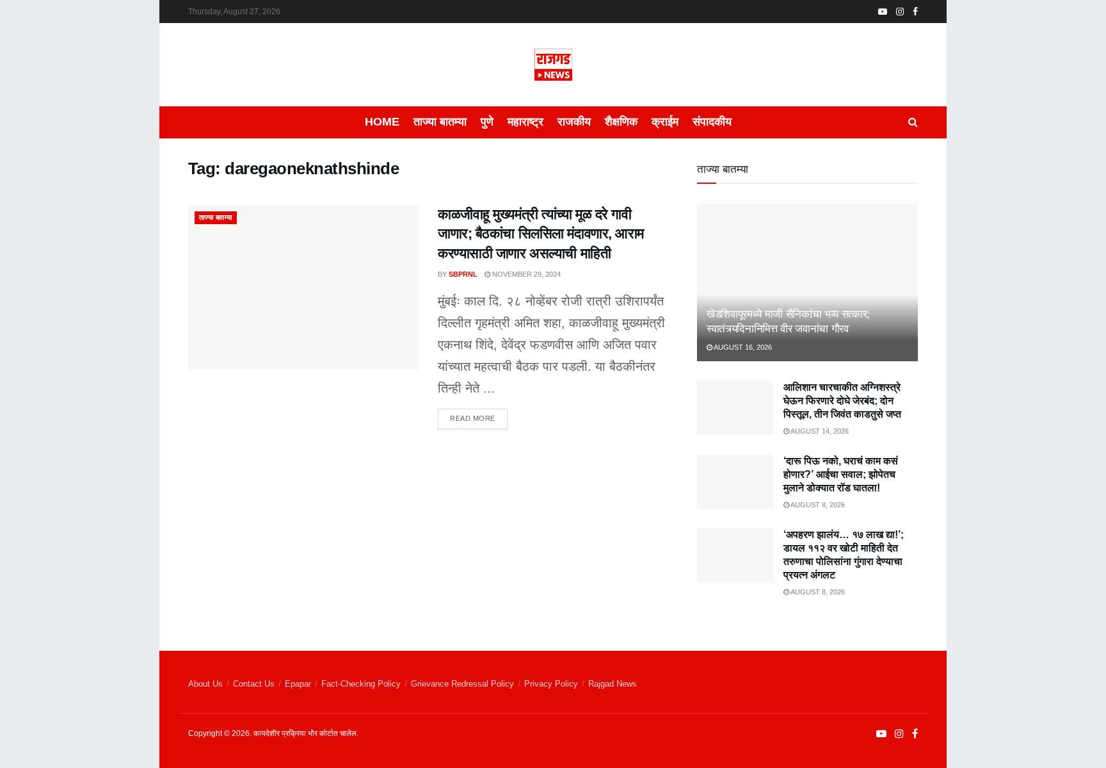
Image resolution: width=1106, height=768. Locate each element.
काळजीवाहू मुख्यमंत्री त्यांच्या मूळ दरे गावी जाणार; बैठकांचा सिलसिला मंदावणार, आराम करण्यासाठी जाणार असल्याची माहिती (541, 234)
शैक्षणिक (621, 121)
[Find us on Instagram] (900, 12)
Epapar (298, 684)
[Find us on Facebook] (915, 12)
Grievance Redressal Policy (462, 684)
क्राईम (665, 121)
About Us (205, 684)
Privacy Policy (551, 684)
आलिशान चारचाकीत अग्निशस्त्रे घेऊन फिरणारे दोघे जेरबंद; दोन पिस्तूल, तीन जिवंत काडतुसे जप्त (842, 401)
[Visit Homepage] (553, 65)
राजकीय (574, 121)
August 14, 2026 (819, 431)
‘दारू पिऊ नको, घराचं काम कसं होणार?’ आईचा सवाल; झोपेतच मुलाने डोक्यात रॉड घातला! (840, 474)
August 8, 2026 (817, 505)
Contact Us (254, 684)
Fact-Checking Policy (361, 684)
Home (382, 121)
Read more (479, 415)
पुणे (487, 121)
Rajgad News (612, 684)
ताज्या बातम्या (440, 121)
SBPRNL (463, 274)
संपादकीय (712, 121)
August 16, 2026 (742, 347)
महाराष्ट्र (525, 121)
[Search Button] (913, 122)
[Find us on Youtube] (882, 12)
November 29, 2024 (525, 274)
